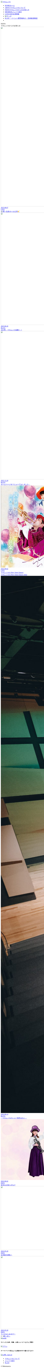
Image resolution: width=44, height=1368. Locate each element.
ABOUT (15, 8)
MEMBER (13, 12)
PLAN (21, 18)
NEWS (17, 10)
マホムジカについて (12, 1358)
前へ (5, 1336)
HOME (10, 5)
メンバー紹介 (10, 1361)
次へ (8, 1336)
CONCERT (12, 14)
